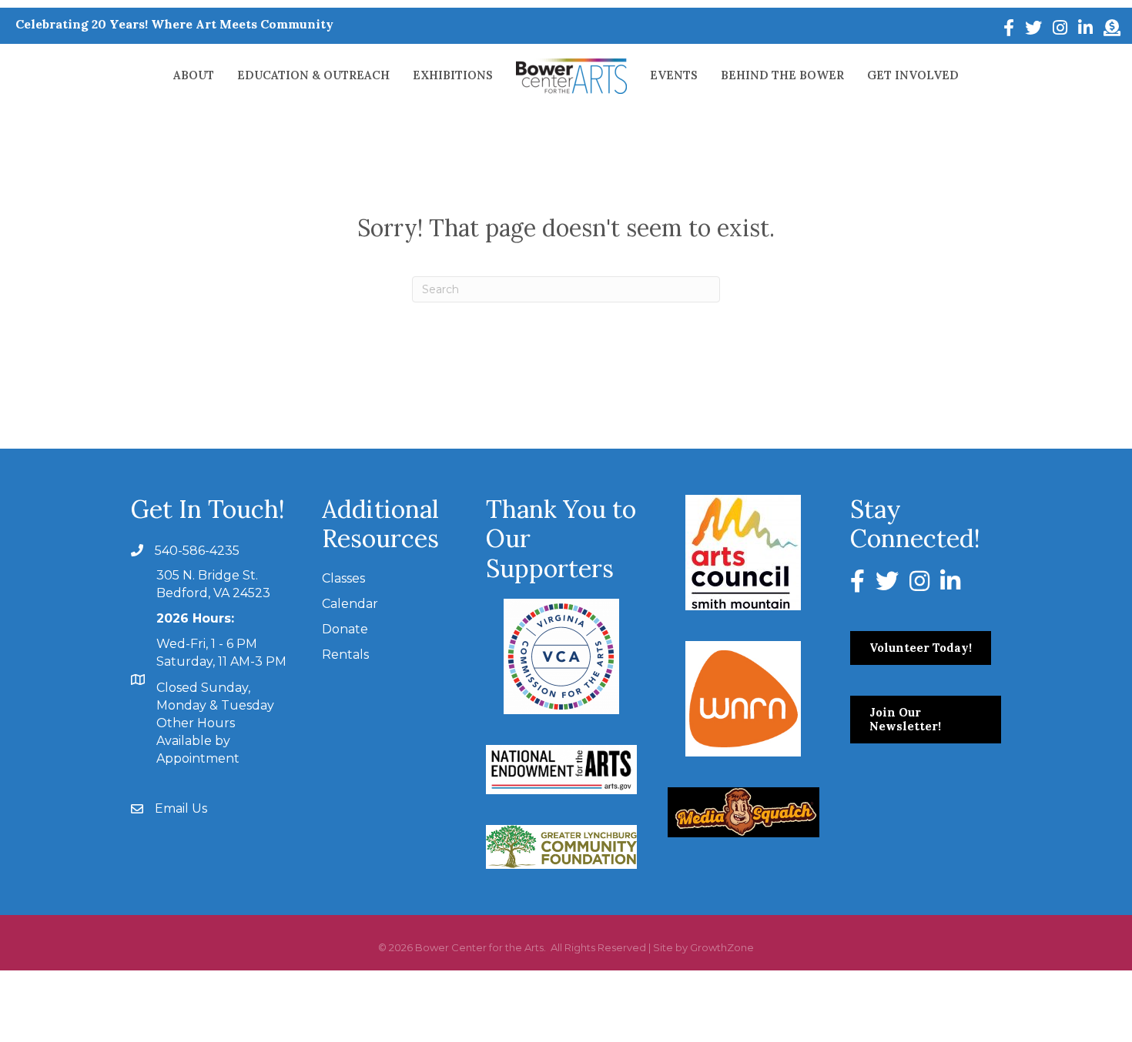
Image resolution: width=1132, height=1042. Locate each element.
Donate (345, 629)
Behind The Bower (782, 75)
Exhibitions (453, 75)
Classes (343, 578)
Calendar (350, 603)
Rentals (345, 654)
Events (674, 75)
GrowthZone (722, 947)
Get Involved (913, 75)
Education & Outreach (313, 75)
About (193, 75)
